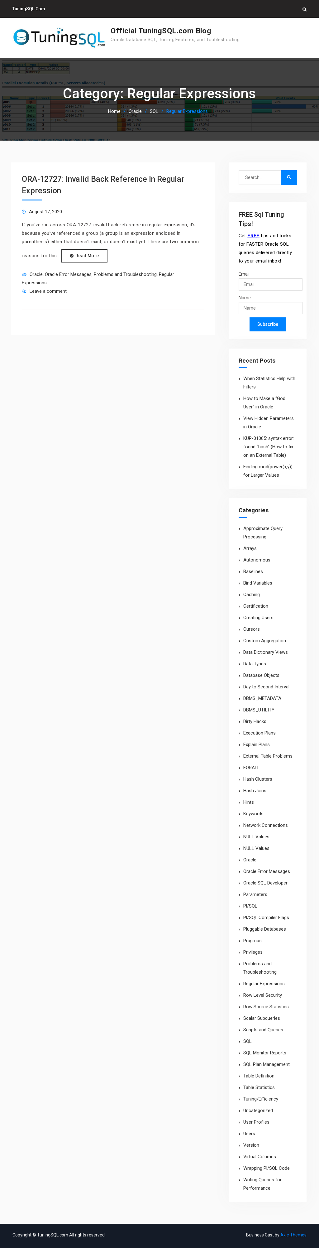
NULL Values (256, 837)
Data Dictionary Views (265, 652)
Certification (255, 606)
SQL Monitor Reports (264, 1053)
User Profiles (256, 1122)
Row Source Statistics (266, 1006)
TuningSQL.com (28, 8)
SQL (247, 1041)
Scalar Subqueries (261, 1018)
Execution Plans (259, 733)
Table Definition (258, 1076)
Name (245, 298)
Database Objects (261, 675)
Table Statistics (259, 1087)
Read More (87, 255)
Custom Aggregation (264, 640)
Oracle (36, 274)
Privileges (253, 952)
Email (244, 274)
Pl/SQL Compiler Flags (266, 917)
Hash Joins (254, 790)
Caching (251, 594)
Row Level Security (262, 995)
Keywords (253, 814)
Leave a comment (48, 291)
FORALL (251, 767)
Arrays (250, 548)
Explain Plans (256, 744)
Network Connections (265, 825)
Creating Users (258, 617)
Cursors (251, 629)
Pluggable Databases (264, 929)
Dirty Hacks (254, 721)
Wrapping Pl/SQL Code (266, 1168)
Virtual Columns (259, 1156)
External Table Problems (268, 756)
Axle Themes (293, 1234)
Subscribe (267, 324)
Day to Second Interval (266, 687)
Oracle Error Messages (68, 274)
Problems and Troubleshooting (125, 274)
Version (251, 1145)
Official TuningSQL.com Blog (161, 31)
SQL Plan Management (266, 1064)
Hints (248, 802)
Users (249, 1133)
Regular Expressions (264, 983)
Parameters (255, 894)
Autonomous (256, 560)
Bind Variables (257, 583)
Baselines (253, 571)
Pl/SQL (250, 906)
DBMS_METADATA (262, 698)
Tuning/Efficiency (260, 1099)
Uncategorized (258, 1110)
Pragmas (252, 940)
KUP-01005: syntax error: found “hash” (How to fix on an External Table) (268, 447)
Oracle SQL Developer (265, 883)
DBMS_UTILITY (258, 710)
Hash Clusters (257, 779)
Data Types (254, 664)
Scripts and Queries (263, 1030)
